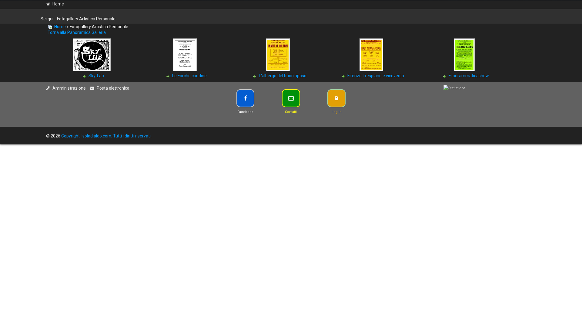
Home (58, 4)
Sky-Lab (96, 75)
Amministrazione (69, 88)
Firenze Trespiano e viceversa (375, 75)
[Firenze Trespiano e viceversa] (372, 70)
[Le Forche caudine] (185, 70)
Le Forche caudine (189, 75)
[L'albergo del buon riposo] (278, 70)
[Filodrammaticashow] (465, 70)
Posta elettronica (113, 88)
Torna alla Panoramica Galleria (77, 32)
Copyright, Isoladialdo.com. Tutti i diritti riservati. (106, 136)
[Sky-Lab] (92, 70)
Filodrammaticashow (469, 75)
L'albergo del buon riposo (282, 75)
